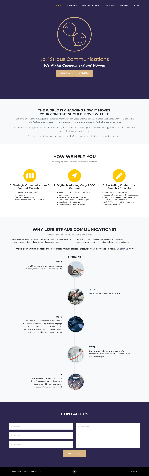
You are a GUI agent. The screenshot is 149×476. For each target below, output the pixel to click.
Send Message (74, 454)
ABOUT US (65, 73)
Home (59, 6)
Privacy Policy (133, 471)
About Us (72, 6)
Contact (124, 6)
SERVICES (84, 73)
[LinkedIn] (74, 472)
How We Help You (91, 6)
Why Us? (110, 6)
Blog (136, 6)
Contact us (122, 249)
